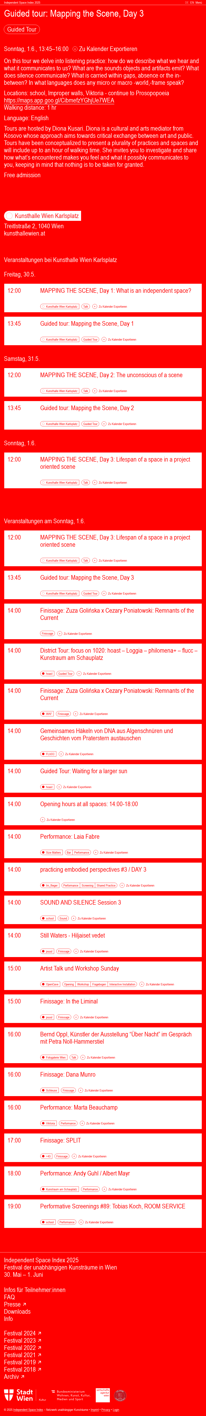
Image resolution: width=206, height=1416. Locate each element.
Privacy (105, 1409)
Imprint (95, 1409)
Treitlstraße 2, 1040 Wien (41, 221)
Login (116, 1409)
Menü (199, 2)
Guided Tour (21, 29)
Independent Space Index (28, 1409)
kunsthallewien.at (24, 233)
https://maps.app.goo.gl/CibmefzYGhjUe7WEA (59, 100)
